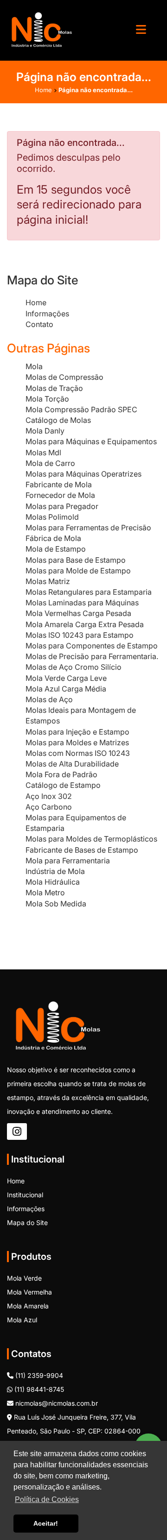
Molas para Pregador (62, 506)
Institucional (25, 1195)
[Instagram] (17, 1131)
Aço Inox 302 (49, 796)
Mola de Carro (50, 463)
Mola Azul (22, 1320)
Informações (47, 313)
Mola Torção (47, 398)
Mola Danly (45, 430)
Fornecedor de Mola (60, 495)
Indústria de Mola (55, 871)
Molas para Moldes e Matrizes (77, 742)
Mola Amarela (28, 1306)
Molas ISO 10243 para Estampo (80, 635)
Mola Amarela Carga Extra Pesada (85, 624)
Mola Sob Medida (56, 903)
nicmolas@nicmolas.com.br (55, 1403)
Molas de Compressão (64, 377)
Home (36, 302)
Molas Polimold (52, 517)
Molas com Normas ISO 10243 (78, 753)
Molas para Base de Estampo (76, 560)
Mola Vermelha (29, 1292)
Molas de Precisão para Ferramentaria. (92, 656)
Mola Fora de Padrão (61, 774)
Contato (39, 324)
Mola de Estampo (56, 548)
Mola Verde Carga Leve (66, 678)
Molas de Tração (54, 388)
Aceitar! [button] (45, 1523)
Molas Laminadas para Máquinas (82, 602)
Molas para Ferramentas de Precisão (88, 527)
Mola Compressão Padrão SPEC (81, 409)
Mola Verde (24, 1278)
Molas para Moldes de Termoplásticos (91, 838)
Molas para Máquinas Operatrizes (83, 473)
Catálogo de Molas (58, 420)
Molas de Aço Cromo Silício (74, 667)
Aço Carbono (49, 806)
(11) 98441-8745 (38, 1389)
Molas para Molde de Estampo (78, 570)
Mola (34, 366)
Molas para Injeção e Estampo (77, 731)
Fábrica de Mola (53, 538)
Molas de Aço (49, 699)
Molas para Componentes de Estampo (92, 645)
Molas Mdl (43, 452)
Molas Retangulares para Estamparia (89, 592)
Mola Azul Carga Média (66, 688)
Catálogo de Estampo (63, 785)
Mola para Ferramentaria (68, 860)
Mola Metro (45, 892)
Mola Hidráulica (53, 881)
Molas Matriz (48, 581)
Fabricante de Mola (59, 484)
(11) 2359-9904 (38, 1375)
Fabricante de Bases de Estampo (82, 850)
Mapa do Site (27, 1222)
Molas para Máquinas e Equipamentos (91, 441)
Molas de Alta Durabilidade (72, 763)
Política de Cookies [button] (47, 1499)
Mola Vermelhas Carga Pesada (78, 613)
